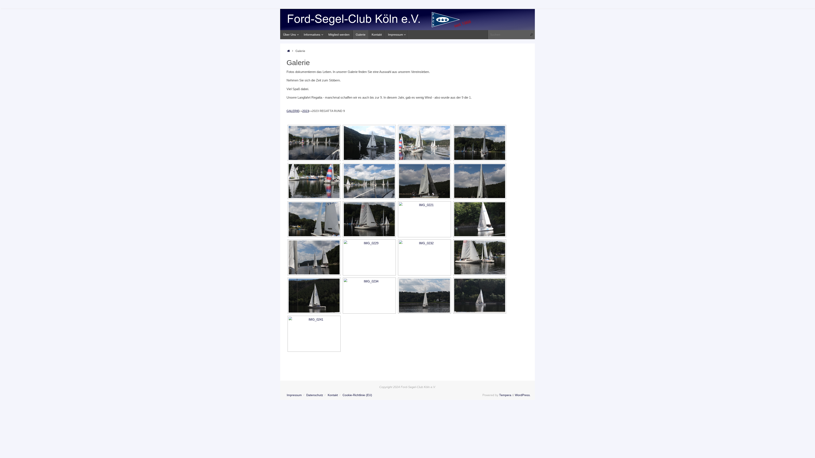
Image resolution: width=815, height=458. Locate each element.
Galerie (293, 111)
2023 (305, 111)
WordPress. (523, 395)
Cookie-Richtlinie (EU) (357, 395)
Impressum (294, 395)
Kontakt (333, 395)
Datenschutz (314, 395)
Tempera (505, 395)
